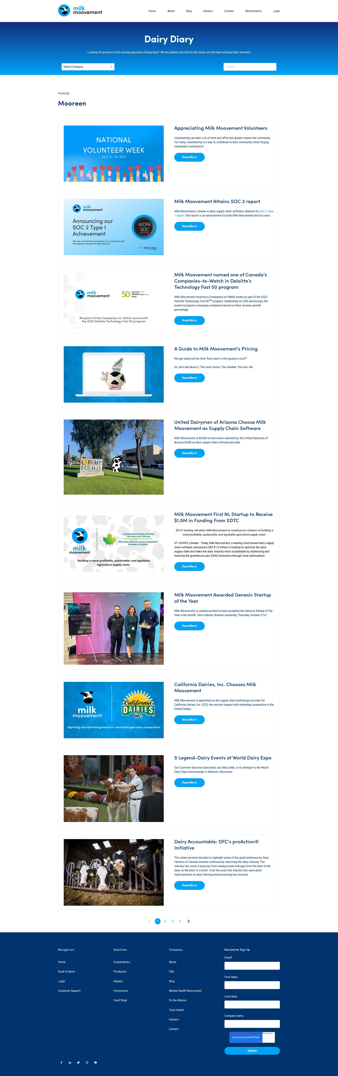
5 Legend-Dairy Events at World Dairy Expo (222, 758)
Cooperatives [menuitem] (122, 962)
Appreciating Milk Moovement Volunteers (220, 128)
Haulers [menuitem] (118, 981)
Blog (189, 11)
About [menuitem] (172, 962)
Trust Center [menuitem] (176, 1010)
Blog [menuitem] (172, 981)
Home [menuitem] (61, 962)
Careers (208, 11)
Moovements (253, 11)
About (171, 11)
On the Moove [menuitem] (177, 1000)
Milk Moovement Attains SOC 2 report (217, 201)
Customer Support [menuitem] (69, 990)
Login (276, 11)
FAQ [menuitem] (171, 971)
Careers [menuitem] (174, 1019)
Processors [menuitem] (121, 990)
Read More (189, 157)
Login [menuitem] (61, 981)
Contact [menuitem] (173, 1029)
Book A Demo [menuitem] (66, 971)
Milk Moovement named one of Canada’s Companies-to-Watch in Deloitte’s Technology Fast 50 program (220, 281)
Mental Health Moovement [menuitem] (185, 990)
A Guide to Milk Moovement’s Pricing (216, 349)
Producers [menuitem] (120, 971)
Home (152, 11)
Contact (229, 11)
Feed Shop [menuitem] (120, 1000)
